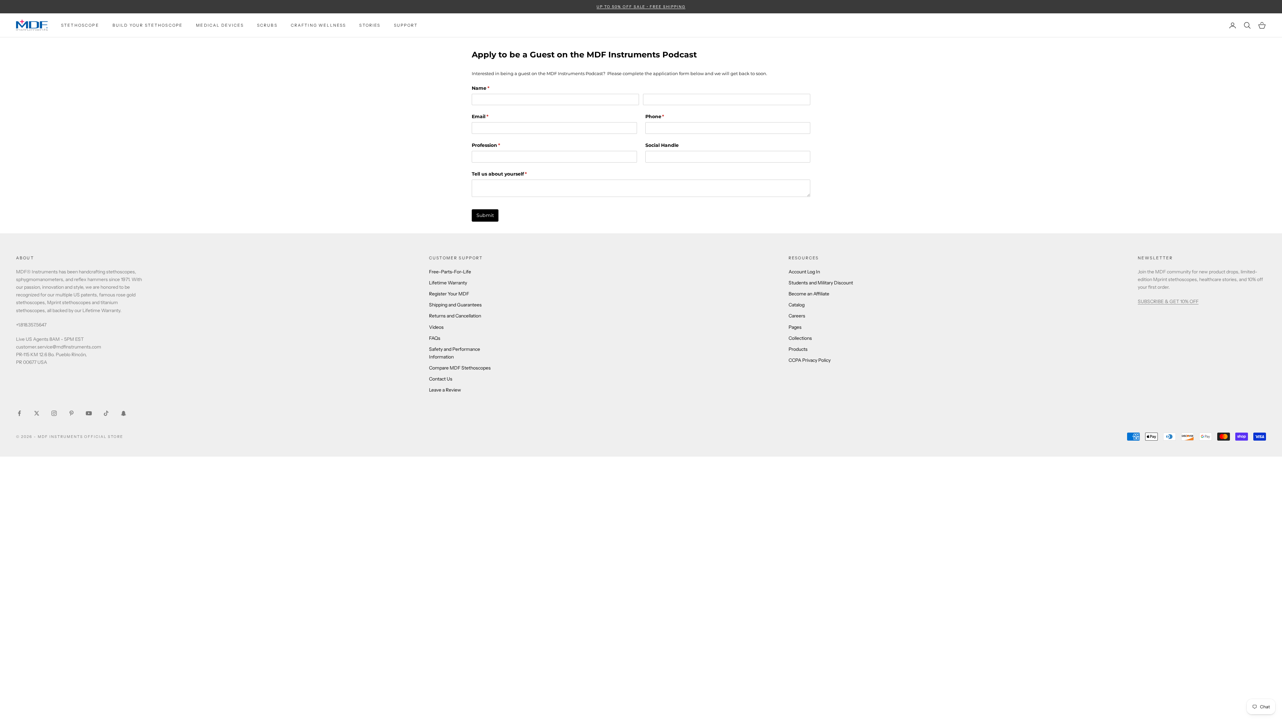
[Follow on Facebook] (19, 413)
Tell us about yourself (510, 174)
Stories (369, 25)
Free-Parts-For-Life (450, 272)
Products (798, 349)
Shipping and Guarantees (455, 305)
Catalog (797, 305)
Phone (665, 116)
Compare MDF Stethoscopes (460, 368)
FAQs (434, 338)
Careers (797, 316)
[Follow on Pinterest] (71, 413)
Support (406, 25)
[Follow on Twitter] (36, 413)
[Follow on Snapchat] (123, 413)
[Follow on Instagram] (54, 413)
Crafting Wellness (318, 25)
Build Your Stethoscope (148, 25)
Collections (800, 338)
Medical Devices (219, 25)
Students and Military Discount (821, 283)
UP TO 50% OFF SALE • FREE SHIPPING (641, 6)
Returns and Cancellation (455, 316)
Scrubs (267, 25)
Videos (436, 327)
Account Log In (804, 272)
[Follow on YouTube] (88, 413)
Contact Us (440, 379)
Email (491, 116)
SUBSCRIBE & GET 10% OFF (1168, 301)
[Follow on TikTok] (106, 413)
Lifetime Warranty (448, 283)
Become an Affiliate (809, 294)
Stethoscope (80, 25)
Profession (497, 145)
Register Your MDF (449, 294)
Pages (795, 327)
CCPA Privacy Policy (810, 360)
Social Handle (662, 145)
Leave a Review (445, 390)
